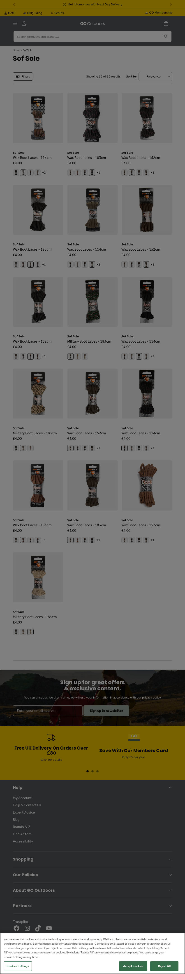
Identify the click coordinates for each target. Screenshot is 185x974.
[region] (92, 953)
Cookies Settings (18, 966)
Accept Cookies (133, 966)
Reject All (164, 966)
